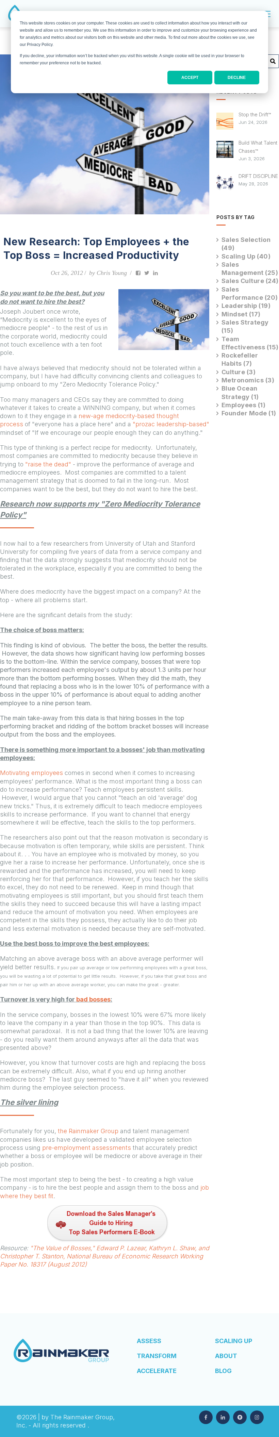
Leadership (246, 305)
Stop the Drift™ (255, 114)
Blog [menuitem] (223, 1370)
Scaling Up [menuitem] (233, 1340)
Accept (189, 77)
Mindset (241, 314)
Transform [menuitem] (157, 1355)
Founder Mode (248, 413)
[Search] (273, 63)
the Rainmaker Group (88, 1131)
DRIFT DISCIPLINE (258, 176)
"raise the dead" (48, 464)
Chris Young (112, 272)
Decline (237, 77)
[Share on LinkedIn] (155, 272)
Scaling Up (246, 256)
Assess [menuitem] (149, 1340)
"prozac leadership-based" (171, 424)
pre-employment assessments (86, 1147)
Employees (243, 405)
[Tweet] (146, 272)
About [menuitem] (226, 1355)
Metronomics (248, 380)
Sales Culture (250, 280)
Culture (238, 372)
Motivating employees (32, 772)
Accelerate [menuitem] (157, 1370)
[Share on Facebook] (138, 272)
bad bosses (93, 999)
